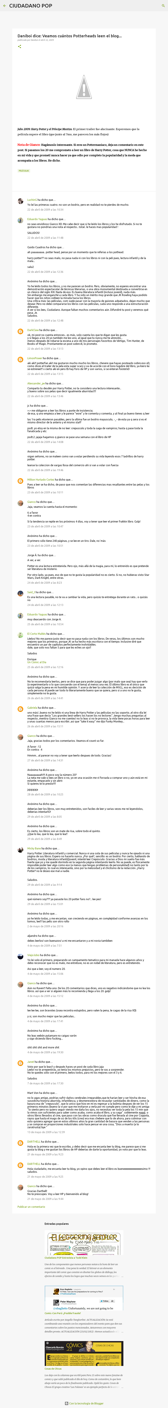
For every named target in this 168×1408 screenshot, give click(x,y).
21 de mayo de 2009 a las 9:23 (45, 1154)
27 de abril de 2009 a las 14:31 (45, 760)
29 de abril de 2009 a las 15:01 (45, 904)
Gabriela (32, 707)
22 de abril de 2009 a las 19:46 (45, 470)
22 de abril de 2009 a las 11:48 (45, 237)
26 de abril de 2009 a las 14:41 (45, 698)
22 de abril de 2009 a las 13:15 (45, 373)
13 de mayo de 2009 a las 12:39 (46, 1132)
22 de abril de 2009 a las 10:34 (45, 209)
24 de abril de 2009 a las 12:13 (45, 604)
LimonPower (34, 358)
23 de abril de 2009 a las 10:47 (45, 526)
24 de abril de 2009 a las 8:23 (44, 582)
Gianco (31, 501)
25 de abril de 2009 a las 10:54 (45, 624)
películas (24, 171)
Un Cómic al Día (36, 662)
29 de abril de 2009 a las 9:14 (44, 884)
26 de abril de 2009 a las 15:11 (45, 726)
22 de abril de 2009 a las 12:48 (45, 320)
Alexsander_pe (36, 383)
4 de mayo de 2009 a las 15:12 (45, 996)
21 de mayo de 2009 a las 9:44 (45, 1198)
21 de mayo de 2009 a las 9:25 (45, 1176)
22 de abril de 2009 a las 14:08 (45, 441)
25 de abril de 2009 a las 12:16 (45, 667)
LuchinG (32, 199)
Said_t (31, 592)
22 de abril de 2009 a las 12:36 (45, 271)
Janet (30, 1061)
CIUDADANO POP (30, 6)
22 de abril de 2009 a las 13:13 (45, 348)
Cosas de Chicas (53, 1368)
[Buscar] (57, 6)
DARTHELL (33, 1141)
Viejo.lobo (33, 955)
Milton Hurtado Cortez (40, 479)
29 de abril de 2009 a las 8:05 (44, 816)
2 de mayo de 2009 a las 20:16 (45, 926)
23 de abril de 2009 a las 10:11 (45, 492)
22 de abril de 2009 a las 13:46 (45, 396)
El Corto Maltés (36, 633)
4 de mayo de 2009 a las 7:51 (44, 945)
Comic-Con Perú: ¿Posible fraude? (63, 1313)
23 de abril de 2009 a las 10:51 (45, 545)
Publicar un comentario (31, 1206)
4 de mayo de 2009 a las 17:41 (45, 1021)
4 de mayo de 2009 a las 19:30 (45, 1052)
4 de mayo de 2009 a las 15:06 (45, 973)
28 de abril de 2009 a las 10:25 (45, 794)
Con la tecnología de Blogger (86, 1403)
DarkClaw (33, 330)
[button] (19, 47)
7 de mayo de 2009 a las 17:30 (45, 1083)
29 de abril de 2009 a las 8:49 (44, 838)
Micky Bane (34, 848)
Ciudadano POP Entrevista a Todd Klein (66, 1257)
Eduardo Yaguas (37, 219)
